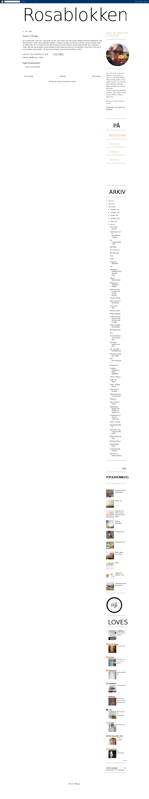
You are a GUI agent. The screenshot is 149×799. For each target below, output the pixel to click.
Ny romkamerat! (120, 752)
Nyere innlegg (28, 76)
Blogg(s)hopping (115, 313)
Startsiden (63, 76)
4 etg (110, 710)
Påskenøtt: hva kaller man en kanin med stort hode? (120, 513)
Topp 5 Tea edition (113, 381)
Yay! (111, 333)
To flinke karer (119, 532)
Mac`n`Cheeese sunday (114, 403)
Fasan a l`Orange (115, 422)
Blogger (77, 784)
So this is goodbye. (119, 739)
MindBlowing (33, 57)
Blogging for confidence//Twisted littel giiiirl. (115, 272)
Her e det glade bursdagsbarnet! (115, 350)
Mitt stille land (114, 253)
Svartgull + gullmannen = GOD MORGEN (115, 371)
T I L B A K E (121, 646)
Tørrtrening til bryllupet (114, 390)
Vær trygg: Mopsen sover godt (115, 344)
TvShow (40, 57)
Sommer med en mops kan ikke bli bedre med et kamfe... (115, 319)
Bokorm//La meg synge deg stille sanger (115, 431)
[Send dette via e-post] (54, 54)
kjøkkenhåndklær (121, 673)
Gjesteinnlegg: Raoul (114, 445)
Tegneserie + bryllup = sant (119, 574)
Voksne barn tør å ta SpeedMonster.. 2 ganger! (115, 234)
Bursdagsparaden (115, 330)
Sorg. (111, 256)
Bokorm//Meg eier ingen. (115, 437)
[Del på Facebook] (60, 54)
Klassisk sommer (115, 310)
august (112, 221)
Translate (121, 770)
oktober (113, 215)
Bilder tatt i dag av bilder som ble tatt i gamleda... (115, 292)
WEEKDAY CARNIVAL (116, 631)
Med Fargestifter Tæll (115, 736)
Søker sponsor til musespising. (115, 302)
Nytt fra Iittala (121, 685)
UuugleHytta (112, 749)
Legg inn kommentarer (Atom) (66, 81)
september (113, 218)
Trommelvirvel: (120, 542)
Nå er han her (121, 725)
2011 (110, 207)
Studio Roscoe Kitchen (121, 634)
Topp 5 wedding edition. (115, 385)
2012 (110, 204)
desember (113, 209)
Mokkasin (111, 696)
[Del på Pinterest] (62, 54)
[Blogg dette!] (56, 54)
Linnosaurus (112, 670)
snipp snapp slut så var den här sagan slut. (121, 700)
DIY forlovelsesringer (115, 360)
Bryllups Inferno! (115, 441)
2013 (110, 201)
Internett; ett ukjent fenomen (115, 454)
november (113, 212)
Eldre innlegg (96, 76)
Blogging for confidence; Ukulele (114, 285)
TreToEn (111, 657)
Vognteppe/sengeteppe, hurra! (120, 584)
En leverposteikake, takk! (115, 242)
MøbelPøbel (112, 683)
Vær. (111, 266)
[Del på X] (58, 54)
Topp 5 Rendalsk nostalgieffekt (115, 326)
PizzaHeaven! (114, 365)
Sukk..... (118, 563)
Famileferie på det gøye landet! (115, 355)
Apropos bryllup (115, 298)
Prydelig (111, 723)
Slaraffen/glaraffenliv (115, 426)
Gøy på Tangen (113, 644)
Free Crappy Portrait (114, 228)
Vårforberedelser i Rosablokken (120, 491)
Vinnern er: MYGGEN (114, 263)
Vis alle (124, 760)
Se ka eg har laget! (114, 307)
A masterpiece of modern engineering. (115, 417)
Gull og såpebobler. (118, 522)
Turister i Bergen (115, 377)
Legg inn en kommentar (32, 67)
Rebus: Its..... (119, 501)
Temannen (113, 399)
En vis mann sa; (115, 250)
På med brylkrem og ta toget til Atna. (115, 337)
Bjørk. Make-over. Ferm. (119, 553)
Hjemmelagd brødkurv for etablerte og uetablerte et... (115, 409)
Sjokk (112, 259)
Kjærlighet (113, 247)
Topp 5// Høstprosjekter (115, 279)
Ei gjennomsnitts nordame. (115, 450)
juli (111, 224)
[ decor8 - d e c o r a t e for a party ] (121, 661)
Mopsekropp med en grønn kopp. (115, 395)
